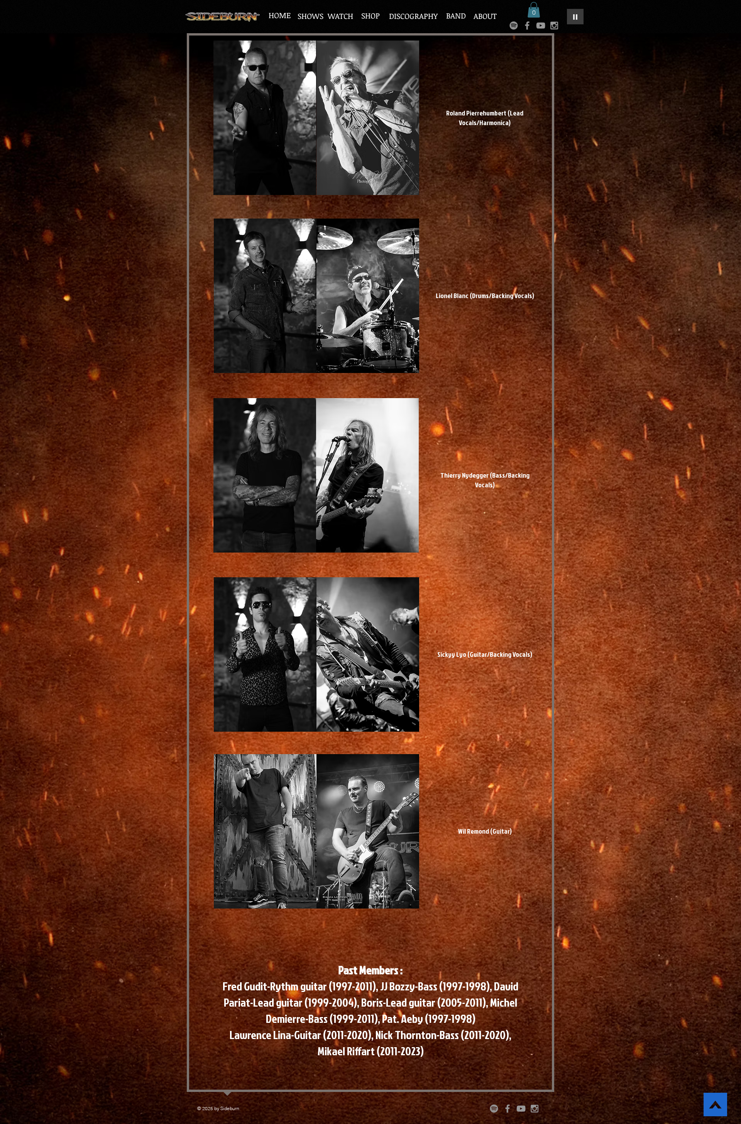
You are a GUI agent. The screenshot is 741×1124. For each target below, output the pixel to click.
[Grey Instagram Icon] (554, 25)
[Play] (575, 16)
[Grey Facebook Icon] (527, 25)
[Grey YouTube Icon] (540, 25)
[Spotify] (513, 25)
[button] (533, 10)
